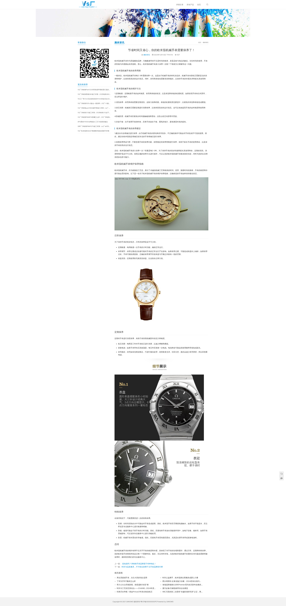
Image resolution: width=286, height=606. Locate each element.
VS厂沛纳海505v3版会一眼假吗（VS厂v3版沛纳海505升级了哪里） (94, 103)
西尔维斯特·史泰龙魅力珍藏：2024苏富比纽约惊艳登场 (182, 581)
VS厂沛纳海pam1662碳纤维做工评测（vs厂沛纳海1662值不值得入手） (94, 108)
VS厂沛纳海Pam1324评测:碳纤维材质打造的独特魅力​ (94, 90)
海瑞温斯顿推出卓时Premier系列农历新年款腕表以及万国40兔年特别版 (182, 585)
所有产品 (190, 4)
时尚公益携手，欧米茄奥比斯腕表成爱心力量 (180, 577)
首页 (199, 4)
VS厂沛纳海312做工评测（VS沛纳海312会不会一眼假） (94, 112)
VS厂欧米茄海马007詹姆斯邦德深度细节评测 (93, 131)
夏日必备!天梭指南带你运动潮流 (175, 588)
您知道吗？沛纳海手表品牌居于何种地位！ (139, 564)
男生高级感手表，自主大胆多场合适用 (132, 577)
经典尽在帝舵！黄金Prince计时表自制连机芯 (134, 592)
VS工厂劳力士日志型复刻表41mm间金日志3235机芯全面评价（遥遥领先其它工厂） (94, 99)
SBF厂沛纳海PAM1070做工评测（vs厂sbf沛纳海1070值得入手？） (94, 126)
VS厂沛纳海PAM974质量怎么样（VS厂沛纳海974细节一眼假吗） (94, 117)
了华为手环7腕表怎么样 (126, 581)
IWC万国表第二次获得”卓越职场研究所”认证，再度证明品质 (182, 592)
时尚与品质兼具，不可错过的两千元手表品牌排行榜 (142, 567)
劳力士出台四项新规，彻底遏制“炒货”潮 (132, 585)
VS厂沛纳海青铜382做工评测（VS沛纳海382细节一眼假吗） (94, 94)
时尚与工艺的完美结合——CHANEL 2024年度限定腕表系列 (137, 588)
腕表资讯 (147, 55)
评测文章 (179, 4)
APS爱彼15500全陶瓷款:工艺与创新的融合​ (93, 122)
